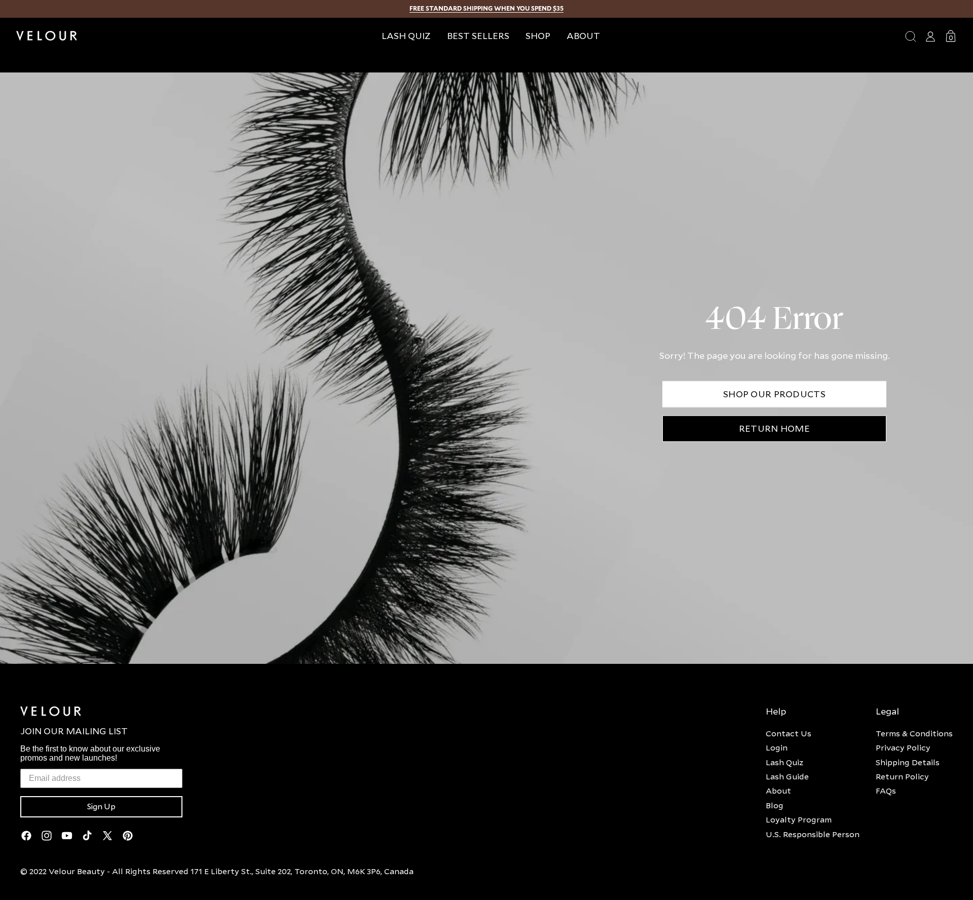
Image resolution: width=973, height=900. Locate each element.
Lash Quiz (784, 762)
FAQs (886, 790)
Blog (774, 805)
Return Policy (902, 776)
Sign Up (101, 807)
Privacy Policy (903, 747)
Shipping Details (908, 762)
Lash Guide (787, 776)
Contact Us (788, 733)
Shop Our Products (774, 394)
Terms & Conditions (914, 733)
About (778, 790)
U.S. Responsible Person (812, 834)
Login (777, 747)
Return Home (774, 428)
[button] (538, 36)
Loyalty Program (799, 819)
